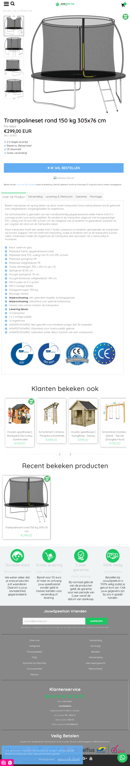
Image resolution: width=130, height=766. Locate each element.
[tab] (13, 196)
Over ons (34, 640)
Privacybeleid (34, 651)
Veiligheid (34, 645)
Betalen (95, 651)
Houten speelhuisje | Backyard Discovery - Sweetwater (19, 435)
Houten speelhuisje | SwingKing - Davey (83, 433)
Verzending (95, 640)
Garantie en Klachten (34, 663)
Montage (96, 645)
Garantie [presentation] (81, 196)
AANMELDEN (96, 621)
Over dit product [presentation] (14, 197)
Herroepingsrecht (95, 663)
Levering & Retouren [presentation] (59, 196)
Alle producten (23, 10)
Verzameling (96, 657)
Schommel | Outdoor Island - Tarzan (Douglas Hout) (115, 435)
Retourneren (95, 668)
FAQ (34, 657)
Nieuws (34, 674)
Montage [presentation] (96, 196)
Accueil (7, 10)
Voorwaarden (34, 668)
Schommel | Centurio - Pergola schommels (51, 433)
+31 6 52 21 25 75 (66, 696)
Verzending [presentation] (35, 196)
